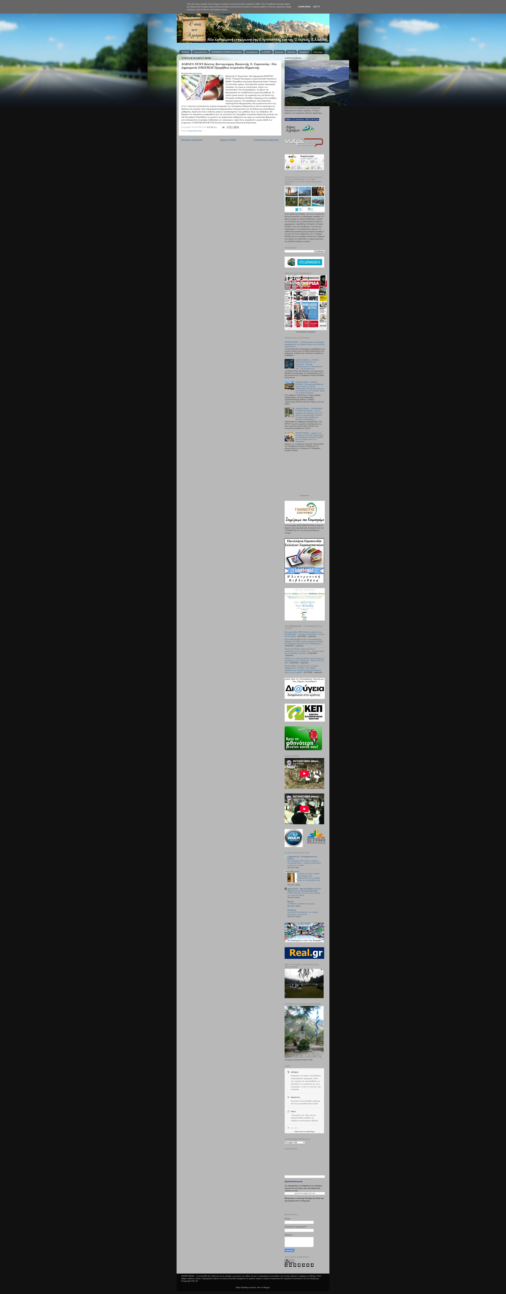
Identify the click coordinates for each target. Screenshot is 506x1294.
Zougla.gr (291, 910)
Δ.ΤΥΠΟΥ (266, 52)
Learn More (304, 7)
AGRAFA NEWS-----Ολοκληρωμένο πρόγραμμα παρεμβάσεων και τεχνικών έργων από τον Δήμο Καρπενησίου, (305, 344)
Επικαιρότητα (251, 52)
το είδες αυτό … (294, 872)
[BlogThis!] (230, 127)
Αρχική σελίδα (228, 140)
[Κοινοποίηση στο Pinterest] (238, 127)
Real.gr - (291, 902)
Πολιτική (291, 52)
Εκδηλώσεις (304, 52)
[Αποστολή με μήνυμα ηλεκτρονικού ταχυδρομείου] (228, 127)
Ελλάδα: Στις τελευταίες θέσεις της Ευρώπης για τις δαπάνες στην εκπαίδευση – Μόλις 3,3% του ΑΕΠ (304, 661)
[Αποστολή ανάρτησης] (223, 127)
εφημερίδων (312, 332)
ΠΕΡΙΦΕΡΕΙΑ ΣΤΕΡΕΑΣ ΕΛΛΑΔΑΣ (226, 52)
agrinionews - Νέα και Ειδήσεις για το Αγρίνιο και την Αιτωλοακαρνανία (304, 890)
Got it (316, 7)
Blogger (266, 1287)
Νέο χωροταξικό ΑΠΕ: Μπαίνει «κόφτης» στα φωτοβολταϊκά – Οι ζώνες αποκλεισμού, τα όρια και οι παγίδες (304, 634)
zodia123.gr (309, 1131)
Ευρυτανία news (200, 52)
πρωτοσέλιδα (302, 332)
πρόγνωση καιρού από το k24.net (304, 171)
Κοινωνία (279, 52)
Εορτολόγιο (304, 495)
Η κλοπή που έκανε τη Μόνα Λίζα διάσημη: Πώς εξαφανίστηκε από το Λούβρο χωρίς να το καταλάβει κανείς (309, 877)
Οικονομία (318, 52)
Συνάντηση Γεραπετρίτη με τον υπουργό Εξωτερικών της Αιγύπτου (302, 913)
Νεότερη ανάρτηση (191, 140)
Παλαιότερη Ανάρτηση (266, 140)
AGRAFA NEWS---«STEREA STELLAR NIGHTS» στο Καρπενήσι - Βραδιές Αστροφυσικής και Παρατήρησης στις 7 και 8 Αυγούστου (308, 364)
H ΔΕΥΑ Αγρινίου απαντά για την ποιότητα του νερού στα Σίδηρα (303, 894)
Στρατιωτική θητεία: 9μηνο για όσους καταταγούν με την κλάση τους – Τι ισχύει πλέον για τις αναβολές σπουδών (304, 651)
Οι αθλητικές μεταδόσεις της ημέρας (301, 904)
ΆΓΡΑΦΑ (185, 52)
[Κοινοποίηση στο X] (233, 127)
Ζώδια (297, 1131)
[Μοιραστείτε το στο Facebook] (235, 127)
